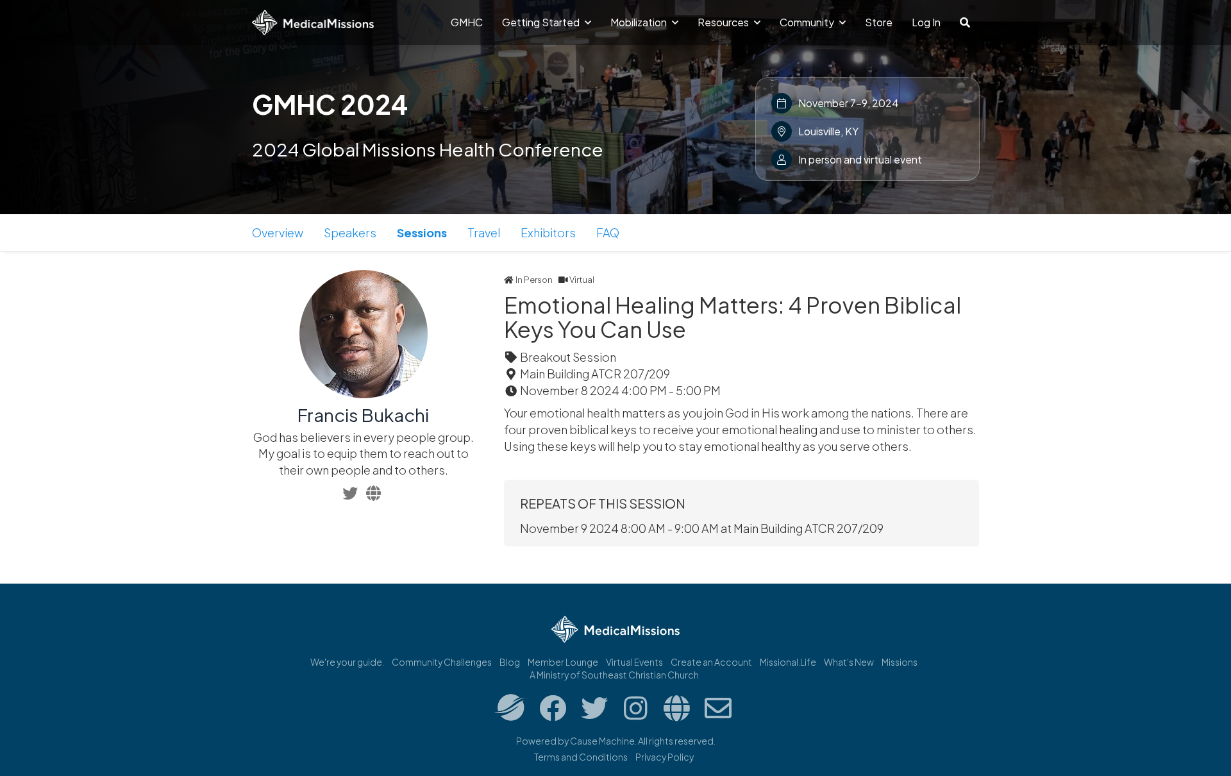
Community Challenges (442, 662)
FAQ (607, 232)
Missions (899, 662)
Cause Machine (602, 740)
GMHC (467, 22)
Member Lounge (563, 662)
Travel (483, 232)
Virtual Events (634, 662)
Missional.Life (788, 662)
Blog (509, 662)
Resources (724, 22)
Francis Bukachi (363, 414)
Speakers (350, 232)
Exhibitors (548, 232)
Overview (277, 232)
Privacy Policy (664, 757)
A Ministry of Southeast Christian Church (614, 674)
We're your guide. (347, 662)
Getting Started (542, 22)
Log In (926, 22)
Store (878, 22)
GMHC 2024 (330, 104)
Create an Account (711, 662)
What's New (849, 662)
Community (808, 22)
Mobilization (639, 22)
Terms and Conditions (581, 757)
